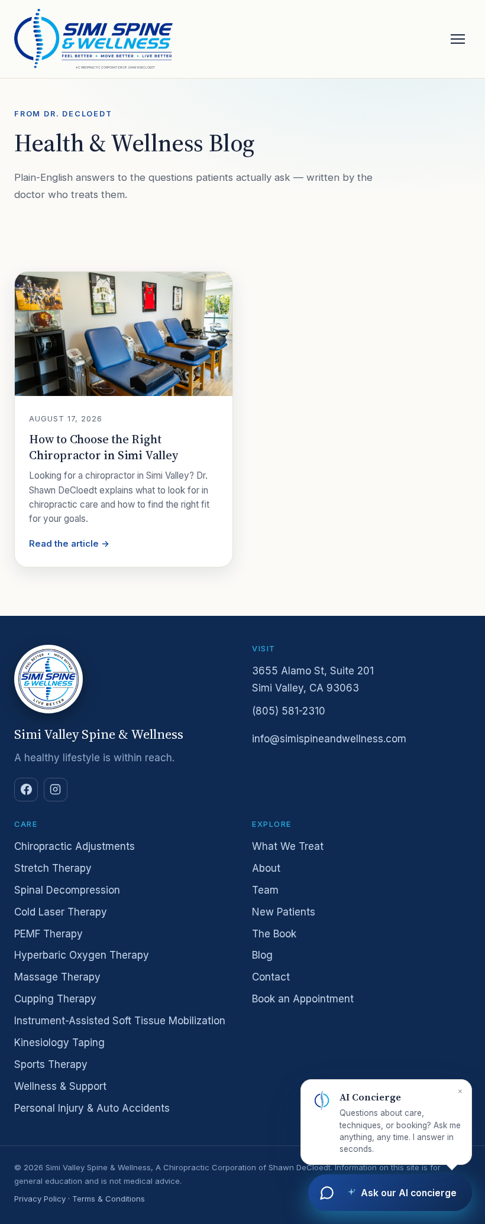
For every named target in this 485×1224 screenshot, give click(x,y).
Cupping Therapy (55, 999)
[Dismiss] (460, 1091)
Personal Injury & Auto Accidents (92, 1108)
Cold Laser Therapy (60, 912)
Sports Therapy (51, 1064)
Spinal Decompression (67, 890)
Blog (262, 955)
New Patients (283, 912)
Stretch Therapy (53, 868)
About (266, 868)
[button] (386, 1122)
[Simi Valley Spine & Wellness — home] (93, 38)
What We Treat (288, 846)
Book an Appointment (303, 999)
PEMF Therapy (48, 934)
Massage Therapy (57, 977)
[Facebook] (26, 789)
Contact (271, 977)
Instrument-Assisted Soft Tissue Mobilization (119, 1021)
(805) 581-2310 (288, 711)
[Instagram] (55, 789)
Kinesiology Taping (59, 1042)
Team (265, 890)
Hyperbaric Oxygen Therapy (81, 955)
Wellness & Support (60, 1086)
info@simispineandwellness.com (329, 739)
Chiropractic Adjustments (74, 846)
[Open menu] (458, 39)
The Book (274, 934)
